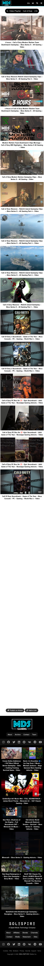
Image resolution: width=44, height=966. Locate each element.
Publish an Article (16, 710)
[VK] (29, 742)
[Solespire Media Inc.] (22, 923)
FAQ (10, 951)
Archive (18, 734)
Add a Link (33, 710)
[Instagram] (3, 742)
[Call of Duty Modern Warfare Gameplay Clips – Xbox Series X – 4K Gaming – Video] (22, 174)
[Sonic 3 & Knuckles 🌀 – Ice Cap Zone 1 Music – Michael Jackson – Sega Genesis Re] (32, 758)
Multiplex (16, 951)
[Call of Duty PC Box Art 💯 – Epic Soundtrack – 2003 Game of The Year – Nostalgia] (22, 397)
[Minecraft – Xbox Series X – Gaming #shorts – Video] (22, 854)
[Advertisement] (22, 604)
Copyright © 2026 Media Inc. (22, 954)
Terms (39, 951)
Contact (26, 734)
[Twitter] (14, 742)
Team (34, 734)
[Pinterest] (24, 742)
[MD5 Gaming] (22, 724)
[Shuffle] (33, 3)
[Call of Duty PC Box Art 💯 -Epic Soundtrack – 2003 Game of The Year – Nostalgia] (22, 429)
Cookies (5, 951)
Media (17, 936)
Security (27, 951)
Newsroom (27, 936)
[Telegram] (35, 742)
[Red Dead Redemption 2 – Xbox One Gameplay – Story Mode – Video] (11, 871)
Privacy (22, 951)
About (10, 734)
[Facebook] (8, 742)
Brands (25, 932)
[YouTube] (40, 742)
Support (33, 951)
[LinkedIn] (19, 742)
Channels (34, 932)
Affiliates (16, 932)
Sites (35, 936)
